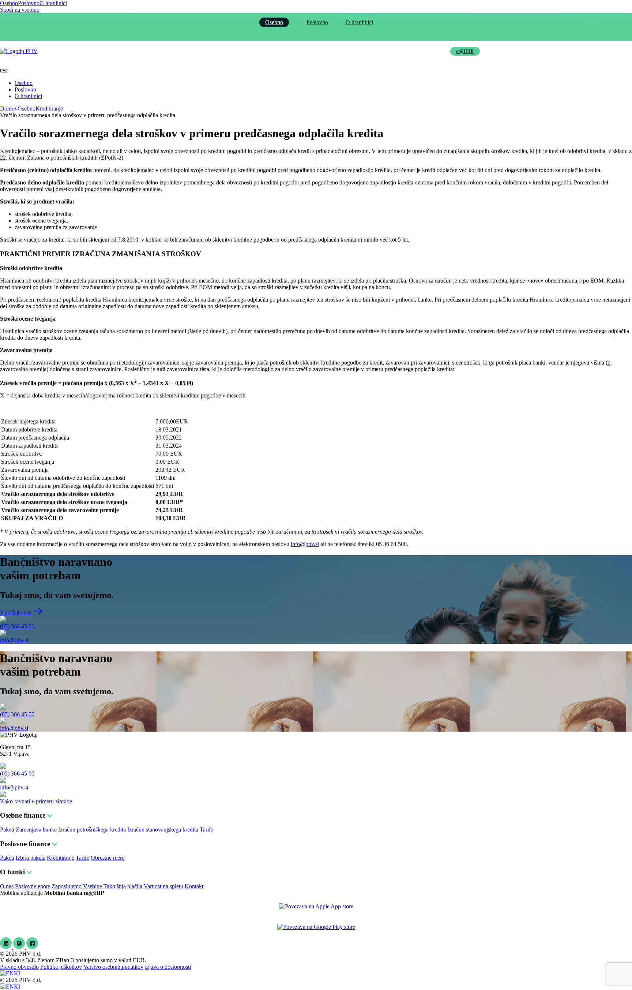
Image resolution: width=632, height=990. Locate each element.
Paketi (7, 829)
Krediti (216, 51)
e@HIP (465, 51)
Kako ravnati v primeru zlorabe (36, 801)
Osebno (9, 3)
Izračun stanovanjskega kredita (162, 829)
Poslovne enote (32, 886)
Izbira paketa (30, 858)
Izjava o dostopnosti (168, 967)
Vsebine (92, 886)
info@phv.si (305, 544)
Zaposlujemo (67, 886)
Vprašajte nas (16, 612)
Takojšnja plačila (123, 886)
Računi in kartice (171, 51)
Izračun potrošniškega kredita (92, 829)
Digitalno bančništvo (333, 51)
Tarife (206, 829)
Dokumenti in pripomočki (403, 51)
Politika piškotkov (61, 967)
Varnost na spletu (163, 886)
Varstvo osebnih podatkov (113, 967)
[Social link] (6, 947)
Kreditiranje (49, 108)
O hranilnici (53, 3)
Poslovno (29, 3)
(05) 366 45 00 (17, 626)
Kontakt (194, 886)
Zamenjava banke (36, 829)
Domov (9, 108)
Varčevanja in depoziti (266, 51)
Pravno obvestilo (19, 967)
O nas (7, 886)
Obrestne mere (107, 858)
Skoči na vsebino (20, 10)
